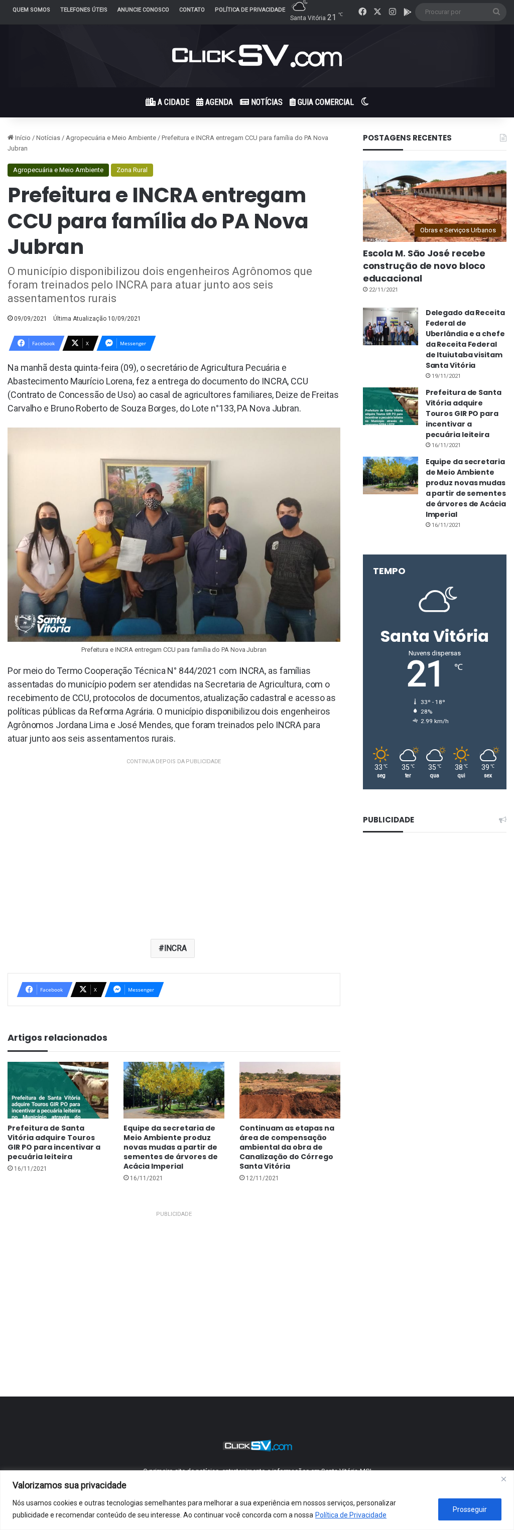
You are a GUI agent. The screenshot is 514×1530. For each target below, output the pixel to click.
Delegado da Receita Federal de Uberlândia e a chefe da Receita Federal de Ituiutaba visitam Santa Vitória (465, 339)
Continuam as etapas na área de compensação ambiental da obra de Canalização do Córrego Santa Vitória (286, 1147)
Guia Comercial (325, 102)
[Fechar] (503, 1479)
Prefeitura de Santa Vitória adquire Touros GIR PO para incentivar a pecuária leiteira (54, 1142)
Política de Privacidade (351, 1515)
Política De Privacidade (250, 10)
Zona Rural (132, 170)
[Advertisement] (174, 837)
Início (22, 138)
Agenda (218, 102)
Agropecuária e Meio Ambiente (111, 138)
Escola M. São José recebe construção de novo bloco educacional (424, 266)
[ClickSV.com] (257, 56)
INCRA (175, 948)
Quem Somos (31, 10)
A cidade (172, 102)
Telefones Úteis (83, 10)
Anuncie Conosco (143, 10)
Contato (192, 10)
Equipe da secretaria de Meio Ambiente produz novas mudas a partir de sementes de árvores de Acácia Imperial (170, 1147)
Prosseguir (470, 1509)
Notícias (266, 102)
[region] (257, 1500)
